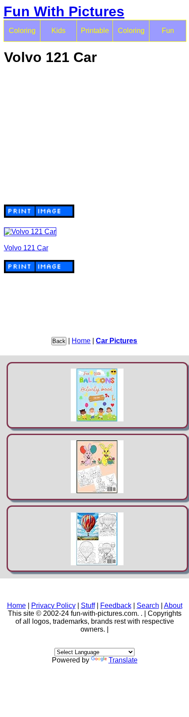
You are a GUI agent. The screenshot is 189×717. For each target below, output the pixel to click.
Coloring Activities (22, 34)
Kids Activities (58, 34)
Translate (123, 660)
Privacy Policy (53, 605)
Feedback (115, 605)
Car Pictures (116, 340)
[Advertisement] (94, 135)
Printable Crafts (95, 34)
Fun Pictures (168, 34)
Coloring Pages (131, 34)
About (173, 605)
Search (148, 605)
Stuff (88, 605)
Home (81, 340)
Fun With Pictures (64, 11)
